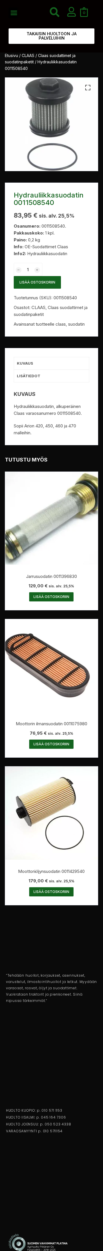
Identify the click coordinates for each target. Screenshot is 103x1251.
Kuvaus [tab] (25, 363)
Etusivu (11, 55)
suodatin (76, 324)
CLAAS (28, 55)
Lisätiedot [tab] (28, 376)
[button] (14, 12)
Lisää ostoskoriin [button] (51, 597)
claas (61, 324)
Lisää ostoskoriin (37, 282)
